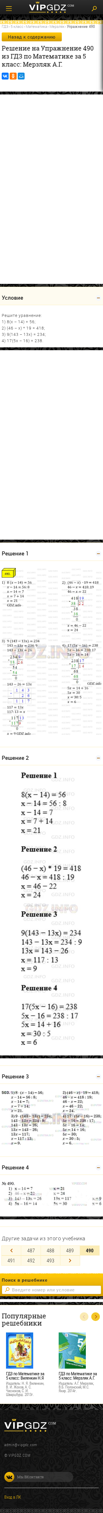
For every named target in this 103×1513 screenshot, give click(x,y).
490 (90, 1250)
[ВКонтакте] (5, 76)
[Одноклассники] (13, 76)
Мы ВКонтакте (30, 1476)
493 (50, 1260)
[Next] (70, 1260)
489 (70, 1250)
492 (31, 1260)
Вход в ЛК (12, 1497)
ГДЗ (5, 26)
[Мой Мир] (21, 76)
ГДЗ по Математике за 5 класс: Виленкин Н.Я (25, 1375)
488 (50, 1250)
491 (11, 1260)
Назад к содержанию (32, 37)
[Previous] (11, 1250)
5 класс (17, 26)
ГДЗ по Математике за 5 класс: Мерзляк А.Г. (78, 1375)
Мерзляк (57, 26)
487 (31, 1250)
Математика (36, 26)
